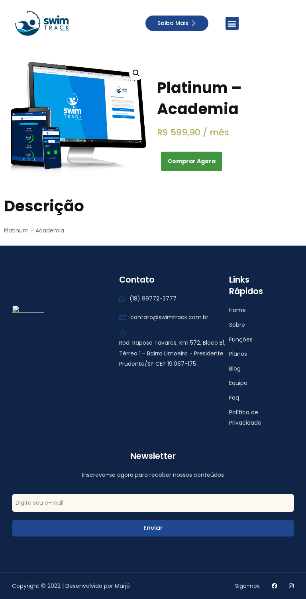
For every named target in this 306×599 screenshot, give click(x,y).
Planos (238, 354)
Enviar (153, 528)
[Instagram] (291, 586)
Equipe (238, 383)
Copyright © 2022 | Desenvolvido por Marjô (71, 586)
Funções (241, 339)
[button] (232, 23)
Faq (234, 398)
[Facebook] (274, 586)
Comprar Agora (192, 161)
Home (237, 310)
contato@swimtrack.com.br (169, 317)
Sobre (237, 325)
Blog (235, 369)
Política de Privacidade (245, 417)
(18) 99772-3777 (153, 298)
